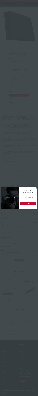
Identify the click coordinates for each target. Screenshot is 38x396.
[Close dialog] (36, 188)
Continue (28, 203)
